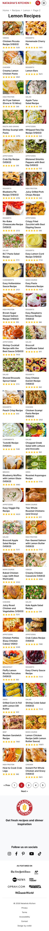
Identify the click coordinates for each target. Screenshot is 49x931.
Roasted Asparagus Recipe (36, 477)
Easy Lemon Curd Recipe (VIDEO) (35, 255)
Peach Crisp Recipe (13, 410)
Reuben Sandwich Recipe (12, 737)
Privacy (24, 908)
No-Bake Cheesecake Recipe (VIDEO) (13, 224)
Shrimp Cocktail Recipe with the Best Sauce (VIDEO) (13, 348)
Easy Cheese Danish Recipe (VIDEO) (33, 380)
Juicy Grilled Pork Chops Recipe (35, 193)
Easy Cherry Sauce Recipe (35, 672)
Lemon (26, 10)
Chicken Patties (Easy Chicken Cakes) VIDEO (11, 640)
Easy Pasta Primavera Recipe (34, 285)
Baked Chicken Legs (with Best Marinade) (11, 575)
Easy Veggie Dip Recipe (11, 509)
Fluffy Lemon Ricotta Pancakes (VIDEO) (12, 673)
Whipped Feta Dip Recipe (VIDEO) (35, 131)
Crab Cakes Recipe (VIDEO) (35, 639)
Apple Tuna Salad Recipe (32, 102)
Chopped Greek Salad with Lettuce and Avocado (35, 445)
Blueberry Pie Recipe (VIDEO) (11, 193)
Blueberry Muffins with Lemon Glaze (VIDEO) (12, 478)
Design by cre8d (24, 926)
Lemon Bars (32, 70)
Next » (24, 791)
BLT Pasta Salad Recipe (11, 255)
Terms (24, 912)
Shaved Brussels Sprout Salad (11, 379)
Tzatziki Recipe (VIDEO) (10, 444)
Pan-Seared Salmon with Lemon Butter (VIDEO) (36, 543)
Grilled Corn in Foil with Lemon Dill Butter (12, 705)
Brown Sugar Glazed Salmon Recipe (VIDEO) (11, 316)
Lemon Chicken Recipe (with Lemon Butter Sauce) (36, 738)
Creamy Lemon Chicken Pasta (10, 72)
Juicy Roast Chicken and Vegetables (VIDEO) (13, 608)
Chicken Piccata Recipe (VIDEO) (11, 43)
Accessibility (24, 917)
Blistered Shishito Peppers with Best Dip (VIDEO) (35, 162)
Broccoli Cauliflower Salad (35, 347)
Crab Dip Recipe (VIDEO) (11, 161)
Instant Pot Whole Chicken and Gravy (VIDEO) (35, 770)
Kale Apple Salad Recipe (34, 607)
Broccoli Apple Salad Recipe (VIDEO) (10, 543)
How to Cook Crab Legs (12, 769)
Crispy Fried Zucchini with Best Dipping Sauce (35, 224)
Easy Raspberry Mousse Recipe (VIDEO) (34, 316)
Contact (24, 921)
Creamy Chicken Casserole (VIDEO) (35, 574)
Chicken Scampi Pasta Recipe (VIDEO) (34, 413)
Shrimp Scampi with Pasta (13, 131)
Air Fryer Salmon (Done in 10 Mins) (12, 102)
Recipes (16, 10)
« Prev (7, 785)
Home (6, 10)
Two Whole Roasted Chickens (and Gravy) (35, 511)
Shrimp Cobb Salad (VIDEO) (35, 704)
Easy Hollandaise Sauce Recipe (12, 285)
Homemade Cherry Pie (35, 43)
